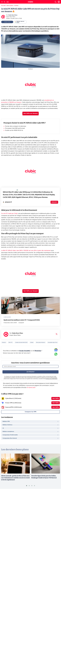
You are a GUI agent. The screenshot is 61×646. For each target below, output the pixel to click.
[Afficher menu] (2, 1)
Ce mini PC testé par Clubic (9, 213)
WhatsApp (37, 350)
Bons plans (10, 5)
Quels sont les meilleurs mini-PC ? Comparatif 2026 (22, 320)
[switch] (56, 2)
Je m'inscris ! (30, 371)
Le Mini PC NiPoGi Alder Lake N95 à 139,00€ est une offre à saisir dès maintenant (26, 250)
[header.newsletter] (8, 2)
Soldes (16, 5)
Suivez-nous (7, 21)
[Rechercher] (4, 2)
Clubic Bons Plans (12, 15)
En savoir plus (31, 387)
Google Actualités (24, 350)
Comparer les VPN (30, 411)
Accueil (3, 5)
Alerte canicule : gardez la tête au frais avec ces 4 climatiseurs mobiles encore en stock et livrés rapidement (15, 478)
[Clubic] (30, 2)
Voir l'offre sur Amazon (30, 113)
